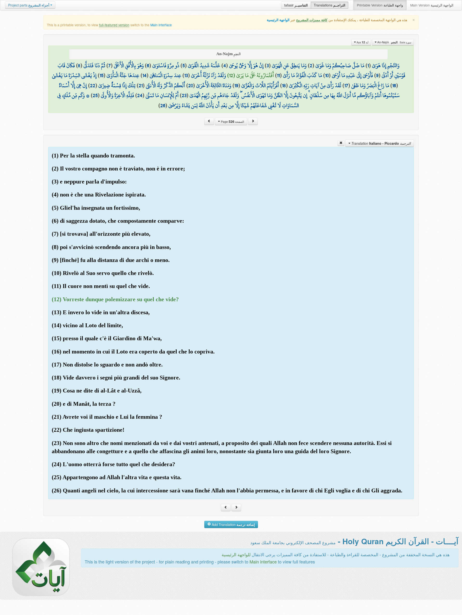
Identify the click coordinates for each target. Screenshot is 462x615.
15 (101, 75)
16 (394, 85)
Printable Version (380, 5)
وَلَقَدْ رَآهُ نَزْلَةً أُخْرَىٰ (208, 75)
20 (190, 85)
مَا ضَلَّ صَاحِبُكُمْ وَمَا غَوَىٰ (339, 65)
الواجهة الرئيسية (278, 20)
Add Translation (233, 524)
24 (139, 95)
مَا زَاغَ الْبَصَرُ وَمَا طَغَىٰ (370, 85)
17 (346, 85)
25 (95, 95)
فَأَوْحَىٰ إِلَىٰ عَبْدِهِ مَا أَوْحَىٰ (352, 75)
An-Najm (394, 42)
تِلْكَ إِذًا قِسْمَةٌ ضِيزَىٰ (116, 85)
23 (184, 95)
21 (141, 85)
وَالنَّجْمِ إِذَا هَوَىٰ (385, 65)
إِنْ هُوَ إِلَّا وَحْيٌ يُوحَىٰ (246, 65)
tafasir (296, 5)
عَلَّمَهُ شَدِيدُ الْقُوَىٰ (204, 65)
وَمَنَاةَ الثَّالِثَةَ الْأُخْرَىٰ (213, 85)
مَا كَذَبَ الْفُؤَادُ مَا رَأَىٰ (302, 75)
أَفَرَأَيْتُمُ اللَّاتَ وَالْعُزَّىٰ (260, 85)
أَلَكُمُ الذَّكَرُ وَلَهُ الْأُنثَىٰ (165, 85)
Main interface (161, 24)
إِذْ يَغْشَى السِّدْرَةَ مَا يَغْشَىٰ (74, 75)
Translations (329, 5)
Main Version (431, 5)
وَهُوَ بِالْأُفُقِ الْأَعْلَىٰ (129, 65)
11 (278, 75)
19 (236, 85)
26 (162, 105)
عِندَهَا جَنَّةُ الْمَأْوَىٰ (123, 75)
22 (92, 85)
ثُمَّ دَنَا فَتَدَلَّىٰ (94, 65)
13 (186, 75)
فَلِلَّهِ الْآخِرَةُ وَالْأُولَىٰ (117, 95)
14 (144, 75)
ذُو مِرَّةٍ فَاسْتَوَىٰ (165, 65)
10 (327, 75)
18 (284, 85)
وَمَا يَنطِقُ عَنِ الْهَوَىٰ (289, 65)
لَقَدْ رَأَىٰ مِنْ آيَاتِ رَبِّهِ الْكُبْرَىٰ (315, 85)
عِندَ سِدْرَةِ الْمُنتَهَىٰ (165, 75)
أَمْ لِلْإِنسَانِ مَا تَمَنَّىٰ (162, 95)
